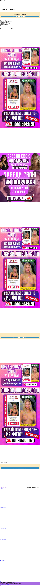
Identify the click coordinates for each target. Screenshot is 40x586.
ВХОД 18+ (4, 5)
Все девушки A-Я (7, 584)
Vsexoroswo (2, 581)
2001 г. (2, 488)
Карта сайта (2, 584)
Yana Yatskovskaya (3, 528)
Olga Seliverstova (2, 560)
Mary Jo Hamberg (3, 507)
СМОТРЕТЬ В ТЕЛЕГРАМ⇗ (20, 16)
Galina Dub (2, 549)
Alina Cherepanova (3, 571)
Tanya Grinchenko (3, 539)
